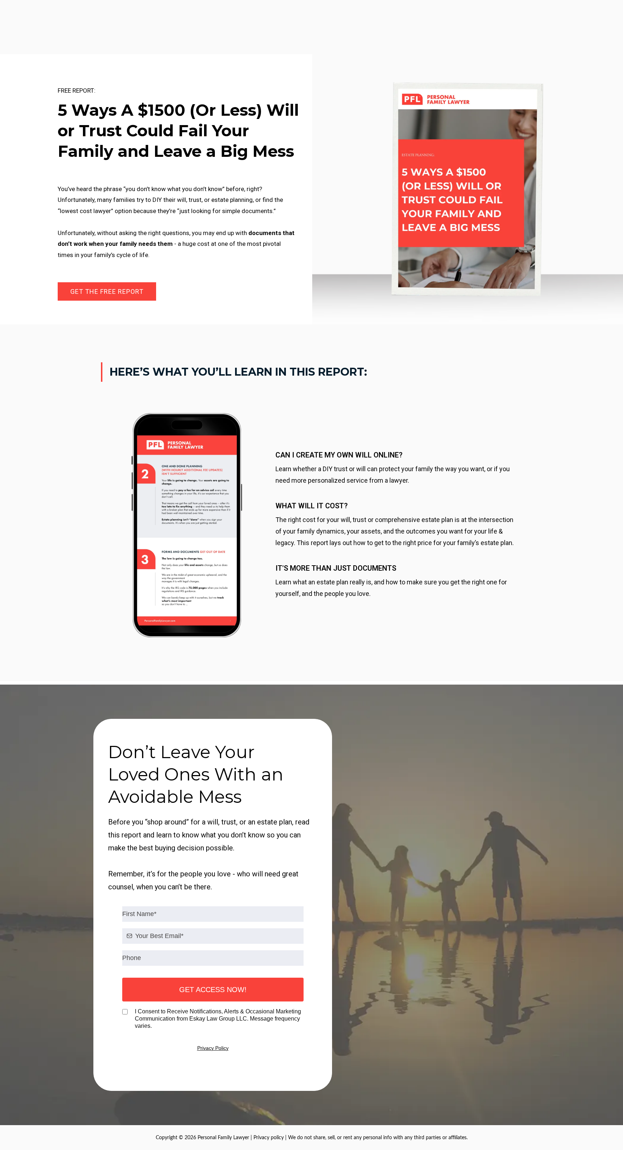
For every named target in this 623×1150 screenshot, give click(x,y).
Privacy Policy (213, 1048)
